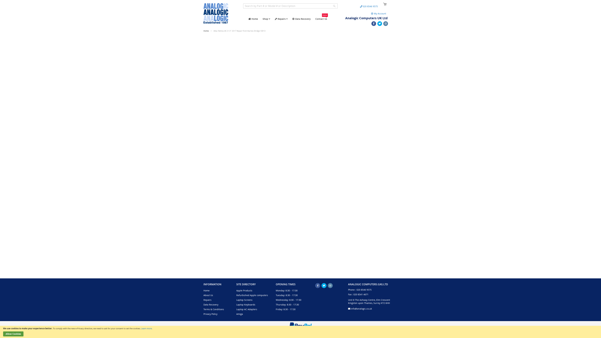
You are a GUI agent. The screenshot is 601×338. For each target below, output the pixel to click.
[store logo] (215, 13)
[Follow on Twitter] (379, 23)
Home (206, 31)
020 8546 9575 (364, 289)
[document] (300, 331)
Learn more (146, 328)
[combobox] (290, 5)
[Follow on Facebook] (373, 23)
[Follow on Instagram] (385, 23)
